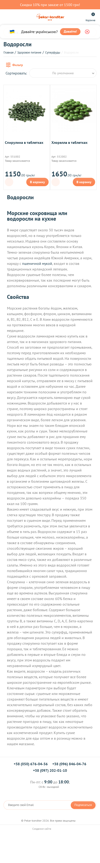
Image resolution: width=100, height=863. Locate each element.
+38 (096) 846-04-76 (69, 764)
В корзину (37, 182)
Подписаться (83, 805)
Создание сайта (42, 828)
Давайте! (70, 31)
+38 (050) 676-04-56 (31, 764)
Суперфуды (52, 52)
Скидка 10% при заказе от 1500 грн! (50, 4)
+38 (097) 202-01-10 (50, 770)
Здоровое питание (29, 52)
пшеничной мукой (37, 263)
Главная (8, 52)
